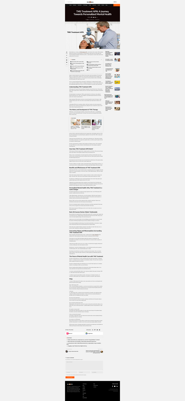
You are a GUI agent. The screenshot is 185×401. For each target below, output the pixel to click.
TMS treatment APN (83, 52)
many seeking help (96, 234)
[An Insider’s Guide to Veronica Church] (117, 59)
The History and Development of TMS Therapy (77, 64)
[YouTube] (115, 2)
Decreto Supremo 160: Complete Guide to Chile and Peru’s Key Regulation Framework (109, 89)
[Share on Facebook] (88, 17)
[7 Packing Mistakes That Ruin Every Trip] (117, 70)
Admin (88, 19)
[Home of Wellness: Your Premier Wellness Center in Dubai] (86, 122)
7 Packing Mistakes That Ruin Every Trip (109, 70)
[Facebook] (113, 2)
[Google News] (86, 333)
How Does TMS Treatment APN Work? (77, 66)
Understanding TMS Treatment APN (77, 61)
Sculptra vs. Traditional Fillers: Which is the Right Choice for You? (75, 127)
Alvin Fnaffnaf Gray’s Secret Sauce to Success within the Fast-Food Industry (108, 76)
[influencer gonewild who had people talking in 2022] (117, 102)
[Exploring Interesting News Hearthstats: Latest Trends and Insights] (117, 53)
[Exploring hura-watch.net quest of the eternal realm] (117, 108)
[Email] (93, 17)
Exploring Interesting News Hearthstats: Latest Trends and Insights (109, 54)
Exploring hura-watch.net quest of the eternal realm (108, 108)
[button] (95, 17)
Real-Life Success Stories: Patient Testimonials (93, 62)
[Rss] (116, 2)
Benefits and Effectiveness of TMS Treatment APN (76, 68)
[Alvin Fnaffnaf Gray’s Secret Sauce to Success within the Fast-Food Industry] (117, 76)
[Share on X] (90, 17)
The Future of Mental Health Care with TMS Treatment (94, 68)
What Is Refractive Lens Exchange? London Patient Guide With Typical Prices (82, 341)
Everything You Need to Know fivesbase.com (108, 64)
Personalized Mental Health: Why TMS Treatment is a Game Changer (77, 71)
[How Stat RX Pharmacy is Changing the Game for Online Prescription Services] (97, 122)
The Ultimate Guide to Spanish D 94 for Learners (109, 82)
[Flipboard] (67, 333)
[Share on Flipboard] (91, 17)
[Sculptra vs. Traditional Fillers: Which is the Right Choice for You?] (75, 122)
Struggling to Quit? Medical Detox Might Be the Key (77, 345)
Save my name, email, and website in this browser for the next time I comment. (76, 374)
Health (92, 8)
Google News (90, 333)
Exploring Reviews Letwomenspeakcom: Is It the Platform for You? (108, 96)
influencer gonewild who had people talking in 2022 (109, 102)
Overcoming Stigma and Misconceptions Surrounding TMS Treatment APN (94, 65)
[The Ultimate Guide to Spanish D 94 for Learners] (117, 82)
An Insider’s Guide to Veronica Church (109, 60)
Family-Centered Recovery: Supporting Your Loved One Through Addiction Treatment (84, 339)
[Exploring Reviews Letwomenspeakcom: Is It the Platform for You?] (117, 96)
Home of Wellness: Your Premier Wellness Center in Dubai (85, 127)
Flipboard (70, 333)
